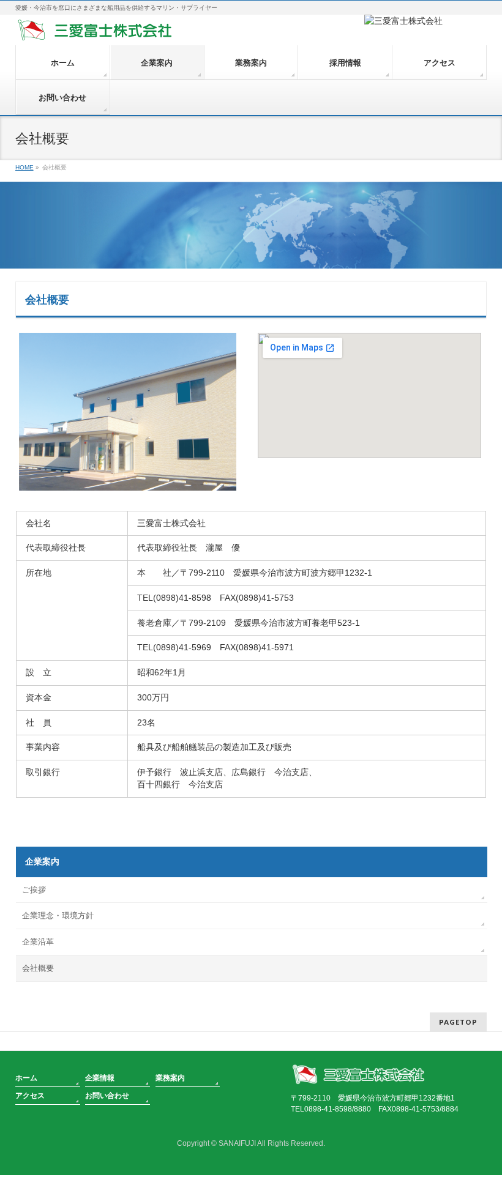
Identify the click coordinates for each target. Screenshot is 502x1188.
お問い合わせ (107, 1095)
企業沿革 (38, 942)
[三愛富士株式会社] (94, 28)
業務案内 (170, 1078)
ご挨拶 (34, 890)
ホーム (26, 1078)
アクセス (30, 1095)
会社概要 (38, 968)
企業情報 (99, 1078)
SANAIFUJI (237, 1143)
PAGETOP (458, 1022)
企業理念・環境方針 (58, 915)
